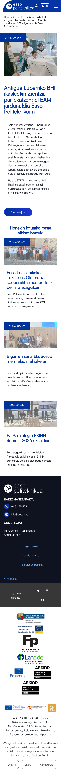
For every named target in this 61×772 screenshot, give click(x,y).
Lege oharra (31, 546)
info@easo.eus (19, 514)
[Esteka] (30, 276)
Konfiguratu (47, 764)
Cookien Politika (40, 755)
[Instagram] (47, 590)
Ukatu (27, 764)
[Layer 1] (23, 489)
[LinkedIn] (38, 590)
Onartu (12, 764)
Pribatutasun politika (31, 564)
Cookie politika (30, 555)
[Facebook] (42, 599)
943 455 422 (19, 506)
